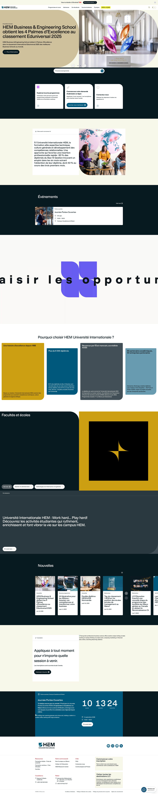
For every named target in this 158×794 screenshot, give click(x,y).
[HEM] (9, 7)
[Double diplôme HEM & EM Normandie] (90, 595)
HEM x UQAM (106, 7)
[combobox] (79, 71)
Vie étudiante (75, 7)
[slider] (40, 318)
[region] (79, 279)
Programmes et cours (54, 7)
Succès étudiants (87, 7)
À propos (96, 7)
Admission (66, 7)
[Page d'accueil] (46, 751)
